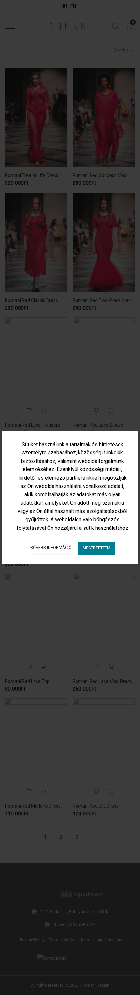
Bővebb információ (51, 547)
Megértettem (96, 548)
